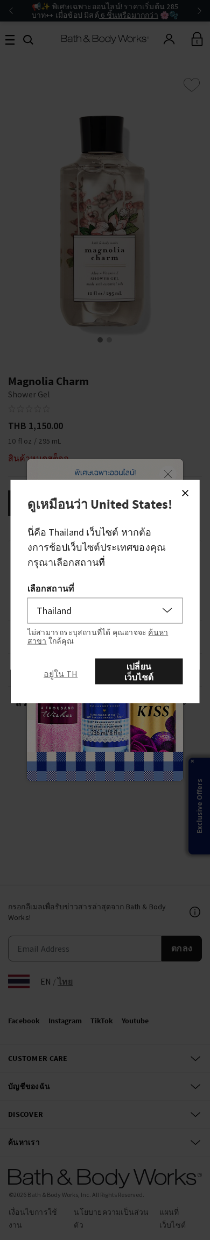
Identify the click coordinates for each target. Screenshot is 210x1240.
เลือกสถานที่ (50, 587)
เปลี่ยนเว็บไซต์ (138, 671)
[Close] (185, 492)
